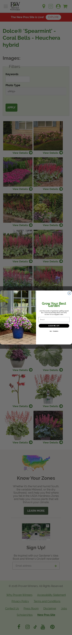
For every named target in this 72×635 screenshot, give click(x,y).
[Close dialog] (69, 293)
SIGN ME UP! (53, 325)
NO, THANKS (54, 331)
